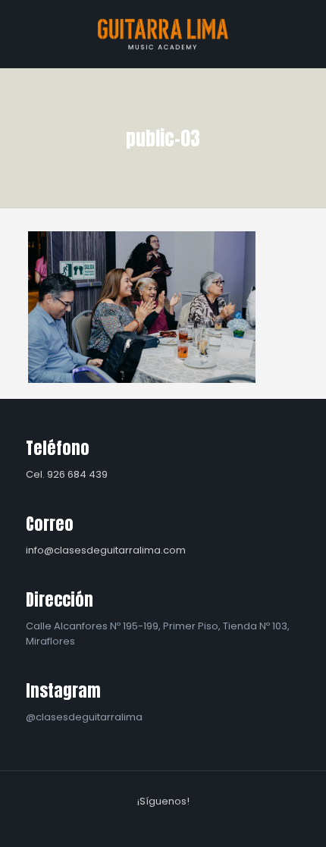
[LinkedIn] (173, 823)
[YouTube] (153, 823)
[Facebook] (132, 823)
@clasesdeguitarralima (84, 717)
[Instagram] (194, 823)
